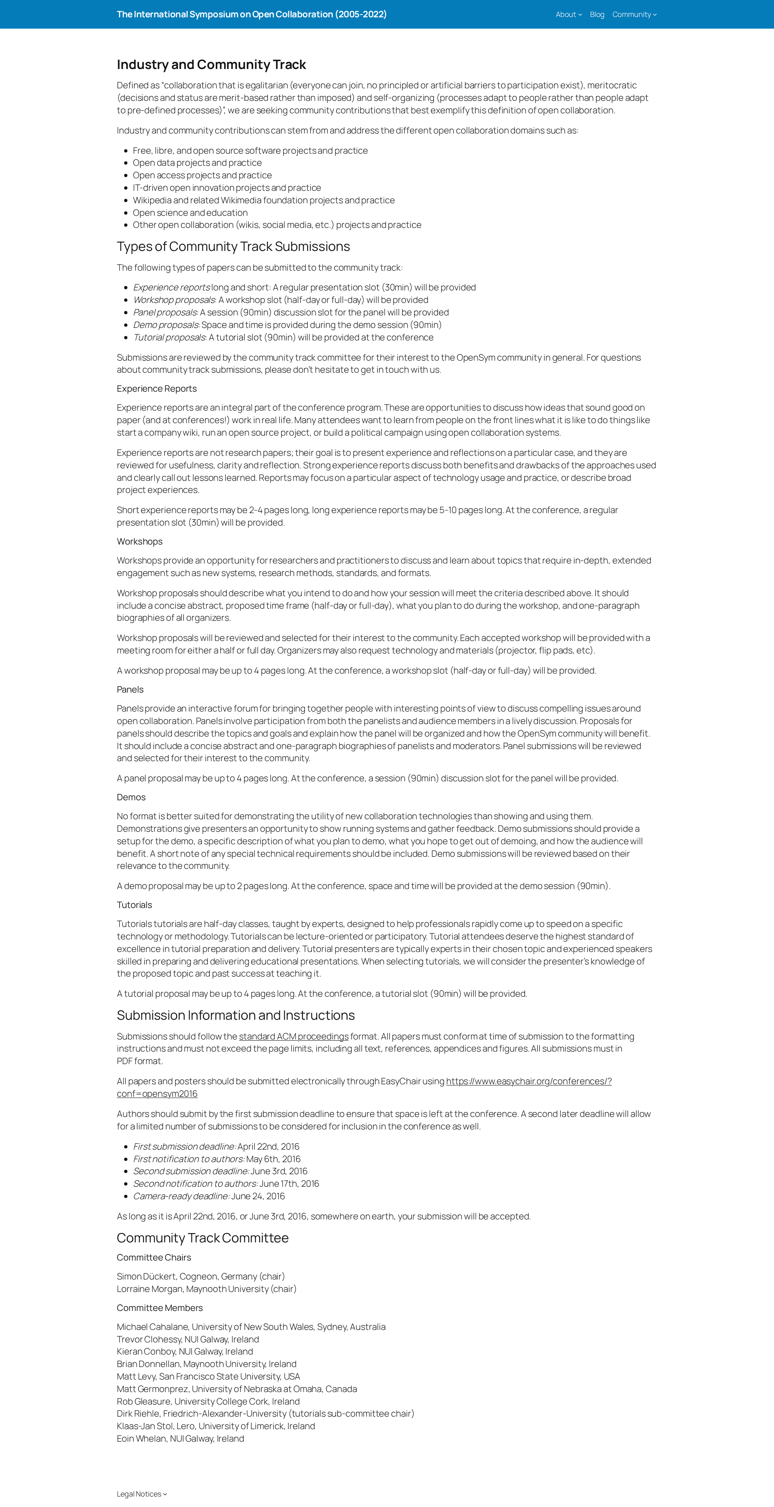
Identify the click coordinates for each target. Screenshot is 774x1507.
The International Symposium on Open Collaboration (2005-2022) (252, 14)
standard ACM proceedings (294, 1036)
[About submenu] (580, 14)
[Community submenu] (655, 14)
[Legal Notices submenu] (165, 1494)
